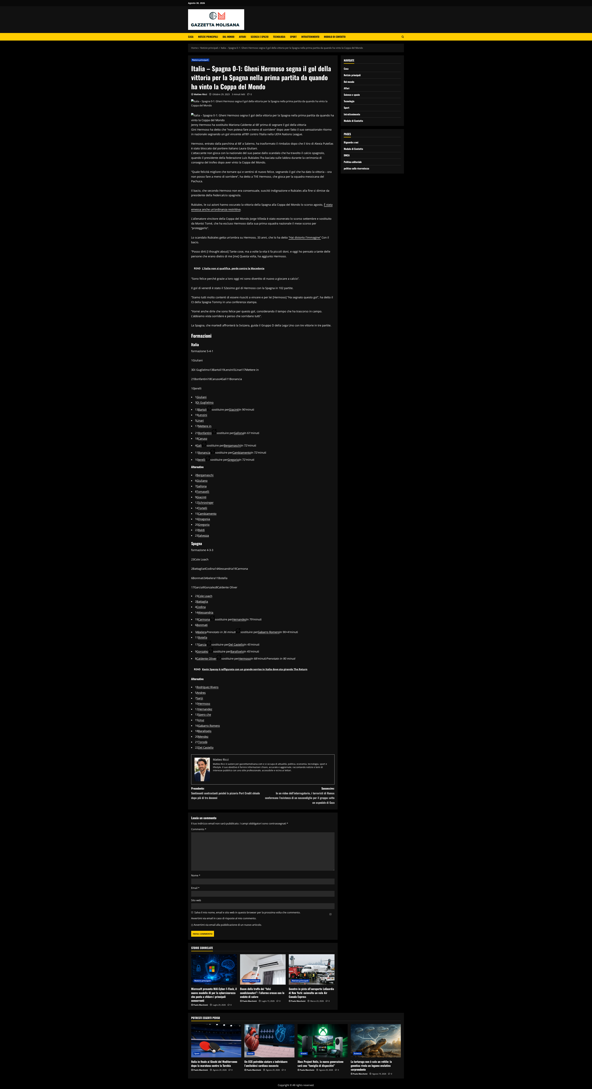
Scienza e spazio (259, 37)
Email (195, 888)
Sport (293, 37)
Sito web (196, 900)
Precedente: (225, 793)
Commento (198, 829)
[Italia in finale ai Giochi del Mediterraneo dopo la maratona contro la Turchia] (216, 1041)
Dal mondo (228, 37)
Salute (251, 1053)
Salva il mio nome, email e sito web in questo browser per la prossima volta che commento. (247, 912)
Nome (195, 875)
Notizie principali (208, 37)
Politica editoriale (353, 162)
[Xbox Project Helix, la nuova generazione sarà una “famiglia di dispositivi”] (323, 1041)
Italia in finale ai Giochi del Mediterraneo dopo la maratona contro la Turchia (214, 1063)
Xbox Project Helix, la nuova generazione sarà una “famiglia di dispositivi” (320, 1063)
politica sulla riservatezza (356, 168)
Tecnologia (279, 37)
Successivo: (300, 795)
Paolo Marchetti (200, 1005)
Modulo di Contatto (334, 37)
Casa (190, 37)
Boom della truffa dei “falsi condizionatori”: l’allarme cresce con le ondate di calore (262, 992)
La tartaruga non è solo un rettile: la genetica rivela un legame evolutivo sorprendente (371, 1065)
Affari (242, 37)
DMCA (347, 155)
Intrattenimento (310, 37)
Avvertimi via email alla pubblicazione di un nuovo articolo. (228, 924)
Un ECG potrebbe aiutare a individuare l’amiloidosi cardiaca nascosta (265, 1063)
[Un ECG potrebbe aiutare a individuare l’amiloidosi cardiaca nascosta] (269, 1041)
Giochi (304, 1053)
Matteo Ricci (200, 94)
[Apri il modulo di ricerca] (403, 37)
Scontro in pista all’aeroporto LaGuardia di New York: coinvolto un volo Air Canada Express (311, 992)
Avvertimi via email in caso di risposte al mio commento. (223, 918)
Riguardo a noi (351, 142)
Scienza (357, 1053)
